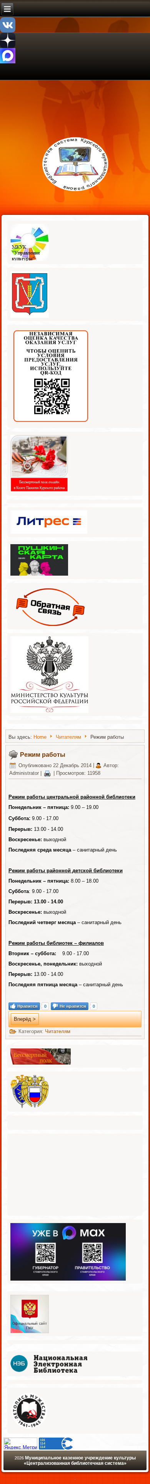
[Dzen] (7, 46)
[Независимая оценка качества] (51, 424)
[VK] (7, 31)
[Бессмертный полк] (40, 1064)
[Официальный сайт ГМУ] (29, 1332)
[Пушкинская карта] (39, 575)
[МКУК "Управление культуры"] (29, 260)
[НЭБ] (49, 1372)
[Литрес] (49, 533)
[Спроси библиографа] (51, 626)
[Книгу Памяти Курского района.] (39, 492)
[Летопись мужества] (29, 1430)
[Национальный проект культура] (49, 712)
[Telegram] (7, 61)
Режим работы (42, 754)
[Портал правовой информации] (29, 1108)
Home (40, 737)
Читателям (68, 737)
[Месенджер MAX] (68, 1280)
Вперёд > (25, 1019)
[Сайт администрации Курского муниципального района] (29, 317)
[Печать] (47, 773)
